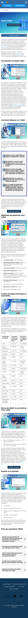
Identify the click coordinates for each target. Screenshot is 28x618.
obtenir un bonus (14, 467)
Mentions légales (14, 589)
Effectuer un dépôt (14, 25)
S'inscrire (7, 5)
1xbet (2, 10)
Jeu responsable (6, 584)
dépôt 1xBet (4, 46)
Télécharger (19, 5)
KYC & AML (21, 586)
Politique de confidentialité (19, 584)
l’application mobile (18, 104)
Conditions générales (9, 586)
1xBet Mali (18, 53)
